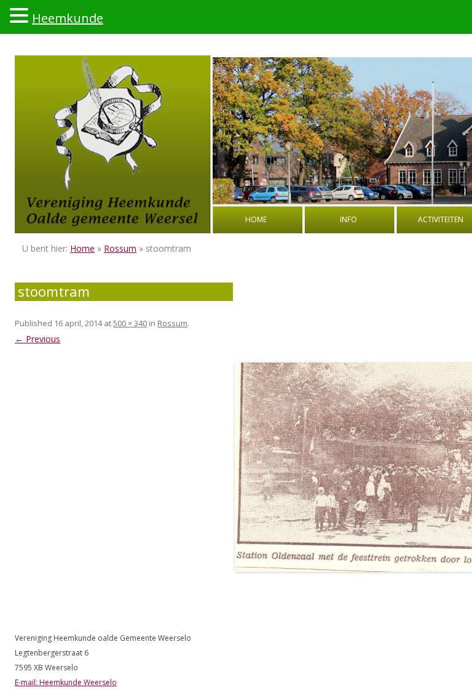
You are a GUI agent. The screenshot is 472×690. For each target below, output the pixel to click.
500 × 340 (130, 323)
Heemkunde (67, 18)
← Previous (37, 339)
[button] (21, 15)
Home (256, 219)
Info (348, 219)
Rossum (120, 248)
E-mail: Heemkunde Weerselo (66, 682)
